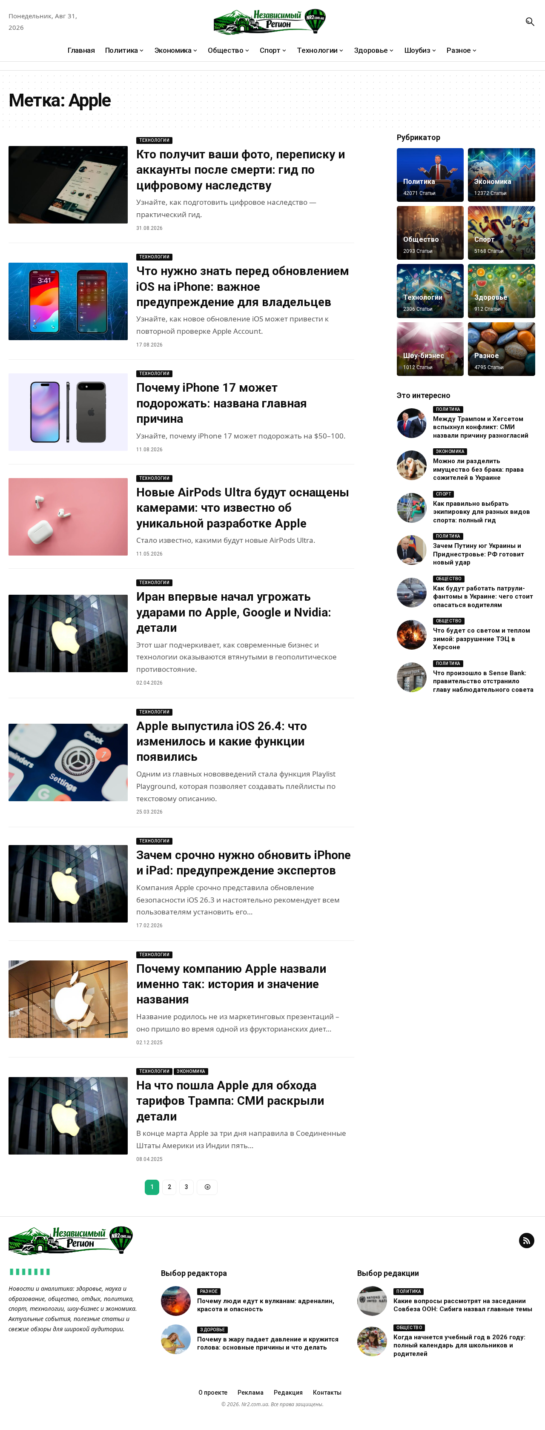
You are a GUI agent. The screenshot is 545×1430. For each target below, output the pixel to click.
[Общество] (430, 233)
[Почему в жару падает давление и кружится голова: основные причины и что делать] (176, 1339)
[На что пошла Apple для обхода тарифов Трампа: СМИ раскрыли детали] (68, 1116)
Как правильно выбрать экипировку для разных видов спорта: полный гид (481, 512)
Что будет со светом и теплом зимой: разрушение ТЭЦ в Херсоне (481, 639)
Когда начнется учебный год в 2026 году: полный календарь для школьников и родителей (459, 1345)
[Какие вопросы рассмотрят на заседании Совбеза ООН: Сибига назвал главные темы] (372, 1301)
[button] (530, 21)
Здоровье (491, 297)
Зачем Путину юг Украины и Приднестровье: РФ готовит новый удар (478, 554)
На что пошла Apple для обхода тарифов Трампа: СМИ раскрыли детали (230, 1100)
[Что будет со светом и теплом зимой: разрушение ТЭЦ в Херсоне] (412, 635)
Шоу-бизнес (423, 356)
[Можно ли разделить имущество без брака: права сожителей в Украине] (412, 465)
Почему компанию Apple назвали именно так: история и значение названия (231, 984)
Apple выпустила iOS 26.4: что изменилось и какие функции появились (221, 741)
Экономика (191, 1071)
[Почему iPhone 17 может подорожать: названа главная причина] (68, 412)
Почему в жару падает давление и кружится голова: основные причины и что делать (267, 1343)
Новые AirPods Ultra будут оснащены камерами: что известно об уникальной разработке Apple (242, 507)
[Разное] (501, 349)
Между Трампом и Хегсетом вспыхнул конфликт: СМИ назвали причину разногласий (480, 427)
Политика (419, 182)
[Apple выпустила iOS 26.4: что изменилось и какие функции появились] (68, 762)
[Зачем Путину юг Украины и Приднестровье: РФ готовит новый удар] (412, 550)
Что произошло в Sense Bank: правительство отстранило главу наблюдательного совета (483, 681)
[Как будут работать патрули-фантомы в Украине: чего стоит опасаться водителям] (412, 593)
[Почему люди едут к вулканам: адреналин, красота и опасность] (176, 1301)
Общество (421, 239)
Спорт (484, 239)
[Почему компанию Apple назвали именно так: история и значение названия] (68, 999)
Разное (486, 356)
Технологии (154, 140)
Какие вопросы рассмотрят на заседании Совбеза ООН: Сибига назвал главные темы (462, 1305)
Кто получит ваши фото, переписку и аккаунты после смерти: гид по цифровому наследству (240, 169)
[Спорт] (501, 233)
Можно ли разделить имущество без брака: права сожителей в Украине (478, 470)
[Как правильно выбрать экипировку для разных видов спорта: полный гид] (412, 508)
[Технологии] (430, 291)
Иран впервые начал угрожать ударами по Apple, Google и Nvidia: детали (233, 612)
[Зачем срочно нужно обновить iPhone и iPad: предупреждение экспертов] (68, 884)
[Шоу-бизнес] (430, 349)
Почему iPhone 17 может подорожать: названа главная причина (221, 403)
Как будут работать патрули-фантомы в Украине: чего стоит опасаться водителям (483, 597)
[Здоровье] (501, 291)
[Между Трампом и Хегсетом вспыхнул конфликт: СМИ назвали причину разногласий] (412, 423)
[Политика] (430, 175)
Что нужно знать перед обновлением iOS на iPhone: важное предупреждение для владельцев (242, 286)
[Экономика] (501, 175)
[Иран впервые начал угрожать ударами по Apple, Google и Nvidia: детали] (68, 633)
